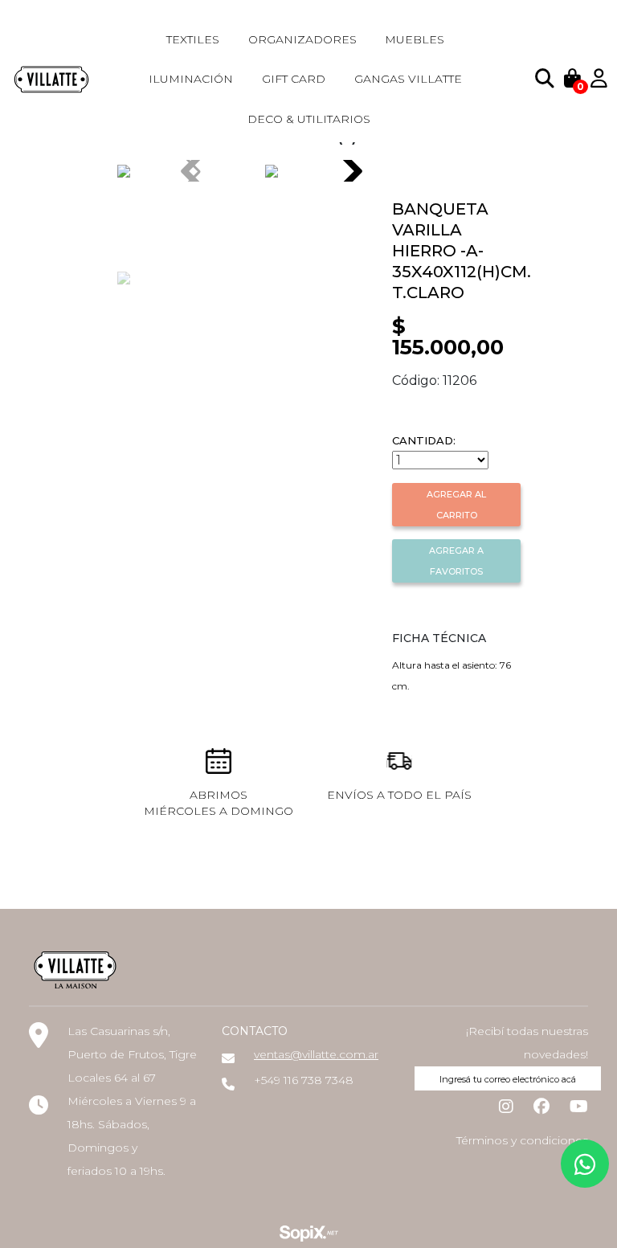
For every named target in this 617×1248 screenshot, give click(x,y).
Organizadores (302, 39)
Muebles (414, 39)
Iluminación (191, 79)
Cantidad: (424, 440)
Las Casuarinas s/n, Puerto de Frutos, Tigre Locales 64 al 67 (132, 1054)
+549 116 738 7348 (303, 1080)
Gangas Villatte (408, 79)
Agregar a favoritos (456, 561)
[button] (352, 171)
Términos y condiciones (522, 1140)
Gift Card (293, 79)
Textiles (192, 39)
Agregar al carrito (456, 505)
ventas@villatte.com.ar (316, 1054)
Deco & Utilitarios (308, 119)
